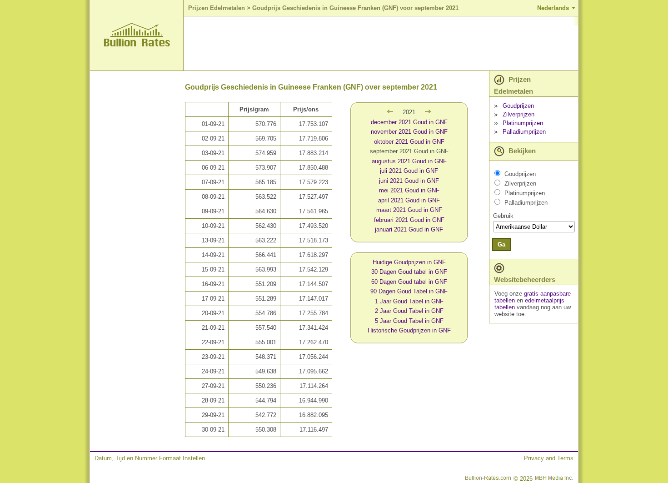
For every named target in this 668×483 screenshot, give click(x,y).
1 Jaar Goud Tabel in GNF (409, 301)
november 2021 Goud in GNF (409, 131)
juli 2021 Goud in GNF (409, 170)
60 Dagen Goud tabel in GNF (409, 281)
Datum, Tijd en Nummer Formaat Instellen (150, 458)
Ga (501, 244)
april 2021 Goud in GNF (409, 200)
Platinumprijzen (523, 123)
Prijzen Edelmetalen (216, 8)
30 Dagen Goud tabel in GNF (409, 271)
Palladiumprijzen (524, 131)
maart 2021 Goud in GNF (409, 209)
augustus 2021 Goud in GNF (409, 161)
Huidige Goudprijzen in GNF (409, 262)
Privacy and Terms (548, 458)
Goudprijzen (518, 105)
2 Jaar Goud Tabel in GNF (409, 310)
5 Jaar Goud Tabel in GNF (409, 320)
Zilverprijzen (518, 114)
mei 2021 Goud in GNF (409, 190)
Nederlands (553, 8)
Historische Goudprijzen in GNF (409, 330)
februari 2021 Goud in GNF (409, 219)
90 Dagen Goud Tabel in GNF (409, 291)
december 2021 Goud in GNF (409, 122)
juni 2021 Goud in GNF (409, 180)
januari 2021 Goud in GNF (409, 229)
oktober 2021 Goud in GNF (409, 141)
